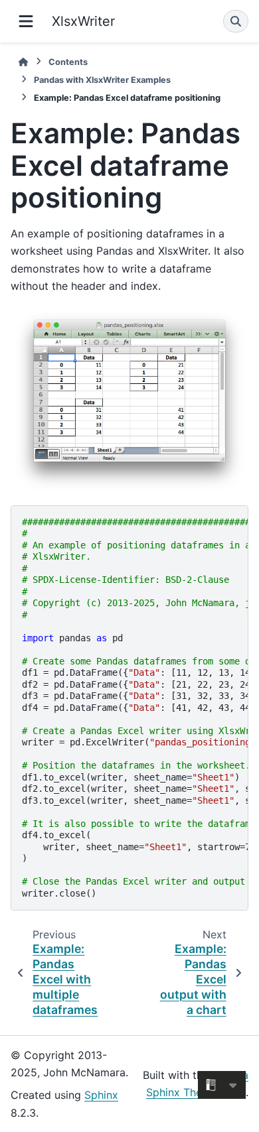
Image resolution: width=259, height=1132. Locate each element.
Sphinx (101, 1094)
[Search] (235, 21)
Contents (68, 62)
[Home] (23, 62)
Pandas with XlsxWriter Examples (102, 80)
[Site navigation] (26, 21)
